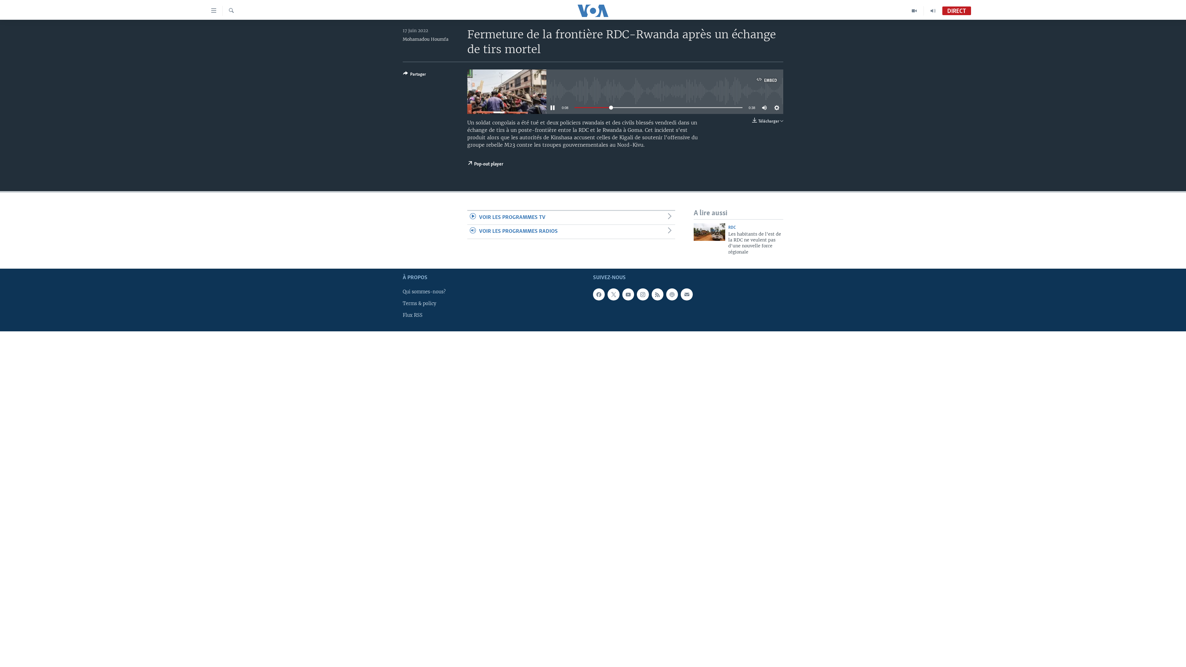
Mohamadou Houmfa (425, 39)
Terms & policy (419, 304)
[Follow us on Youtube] (628, 294)
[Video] (914, 10)
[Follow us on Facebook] (599, 294)
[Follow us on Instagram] (643, 294)
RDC (732, 228)
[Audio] (933, 10)
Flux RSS (413, 315)
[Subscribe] (686, 294)
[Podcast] (672, 294)
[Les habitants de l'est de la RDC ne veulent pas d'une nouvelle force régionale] (709, 232)
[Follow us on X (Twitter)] (613, 294)
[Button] (414, 75)
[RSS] (657, 294)
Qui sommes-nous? (424, 292)
